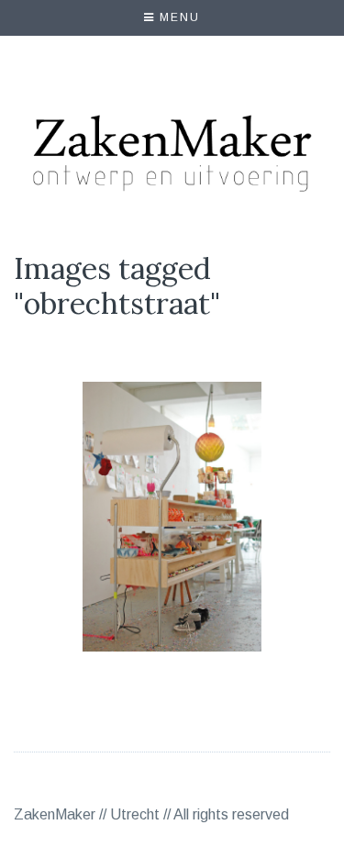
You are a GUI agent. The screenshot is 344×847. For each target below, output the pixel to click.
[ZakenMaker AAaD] (172, 517)
